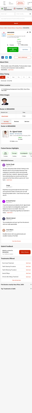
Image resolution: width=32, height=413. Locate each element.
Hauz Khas (19, 28)
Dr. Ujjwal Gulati (16, 132)
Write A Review (25, 252)
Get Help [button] (6, 121)
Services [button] (27, 121)
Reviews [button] (16, 121)
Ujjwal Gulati (4, 116)
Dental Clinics (11, 28)
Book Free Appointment (20, 3)
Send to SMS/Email (22, 57)
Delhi (5, 28)
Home (1, 28)
